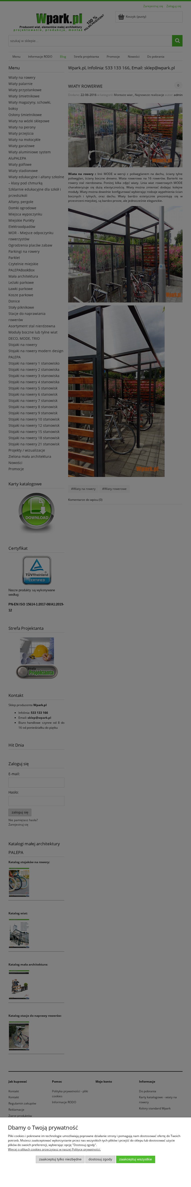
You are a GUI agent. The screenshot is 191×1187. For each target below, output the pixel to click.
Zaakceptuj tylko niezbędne (60, 1159)
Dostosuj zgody (100, 1159)
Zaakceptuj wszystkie (135, 1159)
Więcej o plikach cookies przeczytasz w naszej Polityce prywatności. (54, 1149)
